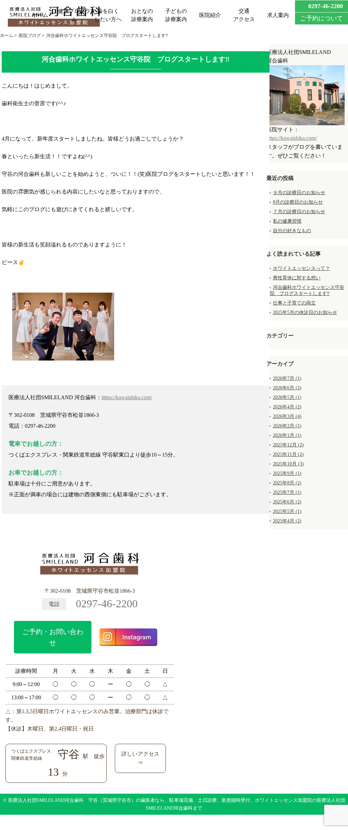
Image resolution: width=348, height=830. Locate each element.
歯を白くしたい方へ (108, 15)
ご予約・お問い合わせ (52, 637)
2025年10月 (288, 463)
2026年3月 (287, 416)
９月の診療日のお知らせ (299, 192)
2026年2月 (287, 425)
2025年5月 (287, 511)
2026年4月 (287, 406)
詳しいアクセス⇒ (140, 758)
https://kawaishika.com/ (127, 397)
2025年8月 (287, 482)
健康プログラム (74, 15)
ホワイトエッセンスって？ (301, 268)
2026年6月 (287, 387)
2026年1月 (287, 435)
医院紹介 (210, 15)
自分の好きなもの (292, 230)
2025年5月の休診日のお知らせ (305, 312)
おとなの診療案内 (142, 15)
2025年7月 (287, 492)
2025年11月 (288, 454)
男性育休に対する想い (296, 277)
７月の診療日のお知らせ (299, 211)
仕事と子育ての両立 (294, 303)
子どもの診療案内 (176, 15)
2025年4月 (287, 520)
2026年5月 (287, 397)
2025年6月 (287, 501)
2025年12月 (288, 444)
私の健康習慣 (287, 221)
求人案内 (278, 15)
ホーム (40, 15)
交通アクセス (244, 15)
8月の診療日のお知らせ (298, 202)
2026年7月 (287, 378)
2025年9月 (287, 473)
